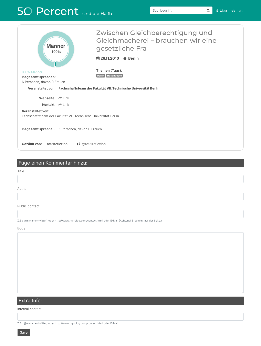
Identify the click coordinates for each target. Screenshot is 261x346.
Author (22, 189)
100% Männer (32, 72)
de (233, 11)
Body (21, 228)
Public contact (28, 206)
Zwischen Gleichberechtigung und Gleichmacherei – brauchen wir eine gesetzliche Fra (156, 40)
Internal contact (29, 309)
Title (20, 171)
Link (65, 98)
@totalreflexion (94, 144)
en (240, 11)
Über (222, 11)
